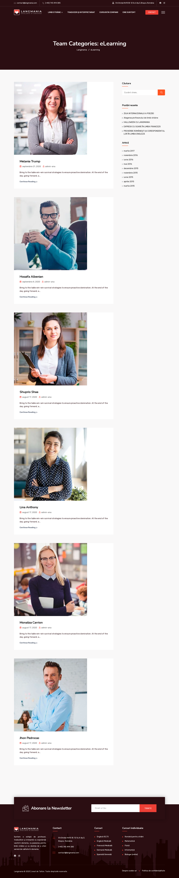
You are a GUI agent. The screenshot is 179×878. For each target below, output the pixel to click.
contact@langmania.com (27, 3)
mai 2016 (128, 164)
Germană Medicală (104, 850)
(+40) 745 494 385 (53, 3)
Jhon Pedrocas (29, 738)
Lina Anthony (29, 507)
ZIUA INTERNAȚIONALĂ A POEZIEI (139, 113)
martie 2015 (129, 186)
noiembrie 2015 (131, 173)
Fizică (127, 845)
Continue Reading (28, 181)
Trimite (148, 808)
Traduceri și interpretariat (81, 12)
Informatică (130, 850)
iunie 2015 (128, 177)
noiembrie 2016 (131, 155)
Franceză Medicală (104, 845)
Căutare (126, 83)
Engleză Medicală (104, 841)
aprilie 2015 (129, 181)
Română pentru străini (134, 837)
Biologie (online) (131, 854)
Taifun (41, 871)
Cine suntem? (128, 12)
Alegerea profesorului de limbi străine (141, 118)
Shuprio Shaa (29, 392)
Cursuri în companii (108, 12)
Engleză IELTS (103, 837)
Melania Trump (30, 161)
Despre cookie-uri (129, 871)
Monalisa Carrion (31, 622)
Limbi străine (54, 12)
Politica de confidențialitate (153, 871)
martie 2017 (129, 151)
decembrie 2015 (131, 168)
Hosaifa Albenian (31, 277)
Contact (152, 12)
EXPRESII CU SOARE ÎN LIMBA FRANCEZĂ (142, 126)
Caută (161, 92)
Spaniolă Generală (104, 854)
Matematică (130, 841)
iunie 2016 (128, 159)
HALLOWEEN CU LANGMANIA (137, 122)
